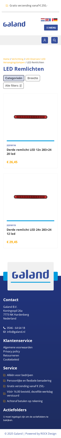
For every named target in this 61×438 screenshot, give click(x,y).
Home (6, 58)
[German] (56, 19)
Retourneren (11, 355)
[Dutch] (43, 19)
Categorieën (13, 78)
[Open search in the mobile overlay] (54, 40)
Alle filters (11, 85)
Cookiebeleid (11, 359)
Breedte (32, 78)
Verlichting (17, 58)
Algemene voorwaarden (18, 347)
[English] (47, 19)
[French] (51, 19)
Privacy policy (11, 351)
